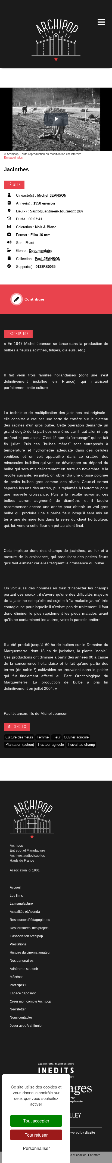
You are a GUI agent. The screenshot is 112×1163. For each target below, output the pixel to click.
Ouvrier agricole (76, 737)
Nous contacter (21, 1017)
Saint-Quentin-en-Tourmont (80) (56, 211)
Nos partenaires (21, 960)
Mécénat (16, 977)
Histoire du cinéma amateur (30, 952)
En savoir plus (13, 157)
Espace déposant (23, 993)
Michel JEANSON (51, 195)
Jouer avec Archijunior (26, 1025)
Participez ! (18, 985)
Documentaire (40, 251)
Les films (16, 895)
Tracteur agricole (51, 745)
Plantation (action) (19, 745)
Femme (43, 737)
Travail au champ (81, 745)
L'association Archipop (26, 936)
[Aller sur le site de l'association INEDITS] (56, 1070)
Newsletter (18, 1009)
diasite (90, 1132)
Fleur (56, 737)
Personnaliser (36, 1148)
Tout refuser (36, 1135)
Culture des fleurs (19, 737)
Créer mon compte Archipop (30, 1001)
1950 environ (44, 203)
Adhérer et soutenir (24, 968)
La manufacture (21, 903)
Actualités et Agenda (25, 911)
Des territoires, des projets (29, 928)
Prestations (18, 944)
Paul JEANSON (47, 259)
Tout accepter (36, 1121)
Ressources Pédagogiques (30, 919)
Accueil (15, 887)
